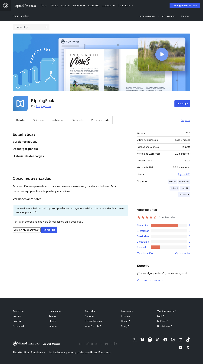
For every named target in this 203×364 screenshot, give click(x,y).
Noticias (17, 316)
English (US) (184, 174)
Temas (52, 316)
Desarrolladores (93, 321)
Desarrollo (78, 120)
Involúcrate (127, 311)
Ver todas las (182, 253)
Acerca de (18, 311)
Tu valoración (145, 253)
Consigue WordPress (185, 5)
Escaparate (55, 311)
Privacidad (18, 326)
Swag (125, 326)
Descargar (182, 103)
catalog (172, 181)
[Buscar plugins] (46, 27)
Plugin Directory (21, 16)
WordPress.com (167, 311)
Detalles (20, 120)
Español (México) (51, 344)
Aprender (90, 311)
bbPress (163, 321)
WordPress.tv (93, 326)
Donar (125, 321)
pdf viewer (184, 194)
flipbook (174, 188)
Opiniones (38, 120)
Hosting (17, 321)
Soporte (185, 120)
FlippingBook (42, 100)
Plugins (52, 321)
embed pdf (184, 181)
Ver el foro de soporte (150, 280)
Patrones (53, 326)
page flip (185, 188)
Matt (161, 316)
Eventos (125, 316)
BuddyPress (165, 326)
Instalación (58, 120)
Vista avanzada (100, 120)
